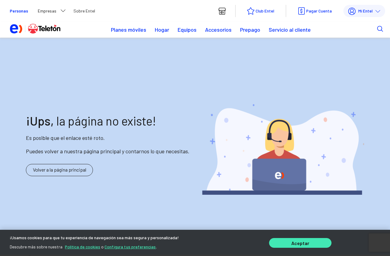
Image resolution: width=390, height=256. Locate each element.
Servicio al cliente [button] (290, 29)
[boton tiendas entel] (222, 11)
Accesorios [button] (218, 29)
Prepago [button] (250, 29)
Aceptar (300, 243)
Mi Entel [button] (365, 10)
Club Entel (265, 10)
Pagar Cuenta (319, 10)
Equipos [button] (187, 29)
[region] (195, 243)
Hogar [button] (162, 29)
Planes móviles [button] (128, 29)
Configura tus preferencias (130, 246)
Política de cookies (82, 246)
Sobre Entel (84, 10)
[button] (370, 28)
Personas (19, 10)
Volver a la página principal (59, 169)
